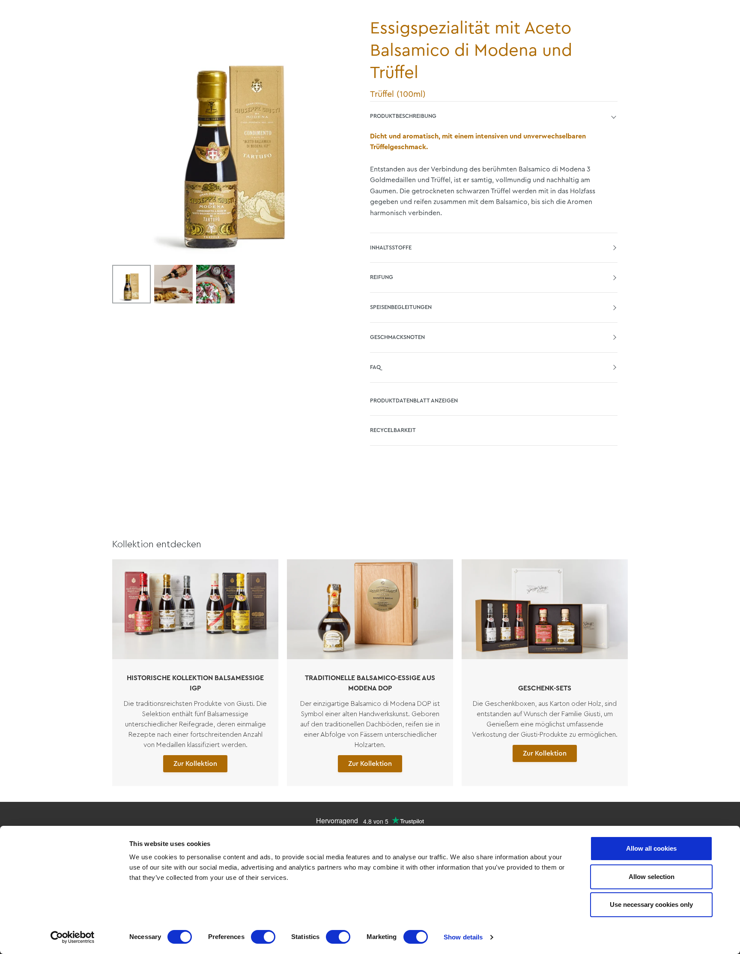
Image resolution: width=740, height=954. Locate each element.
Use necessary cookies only (651, 904)
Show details (463, 937)
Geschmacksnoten (397, 337)
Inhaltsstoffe (391, 247)
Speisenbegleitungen (401, 307)
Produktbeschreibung (403, 116)
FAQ (375, 367)
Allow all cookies (651, 848)
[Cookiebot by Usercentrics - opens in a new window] (72, 937)
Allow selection (651, 876)
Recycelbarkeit (393, 430)
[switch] (263, 937)
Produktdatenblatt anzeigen (414, 400)
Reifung (381, 277)
